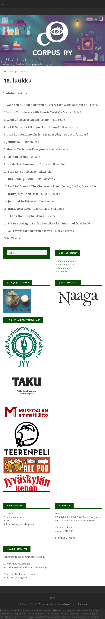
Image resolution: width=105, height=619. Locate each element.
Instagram (64, 268)
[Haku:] (27, 252)
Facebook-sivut (66, 264)
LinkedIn (63, 271)
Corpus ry (43, 604)
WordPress (69, 604)
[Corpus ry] (52, 40)
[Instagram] (54, 597)
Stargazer (82, 604)
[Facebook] (50, 597)
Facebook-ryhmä (67, 261)
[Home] (5, 71)
